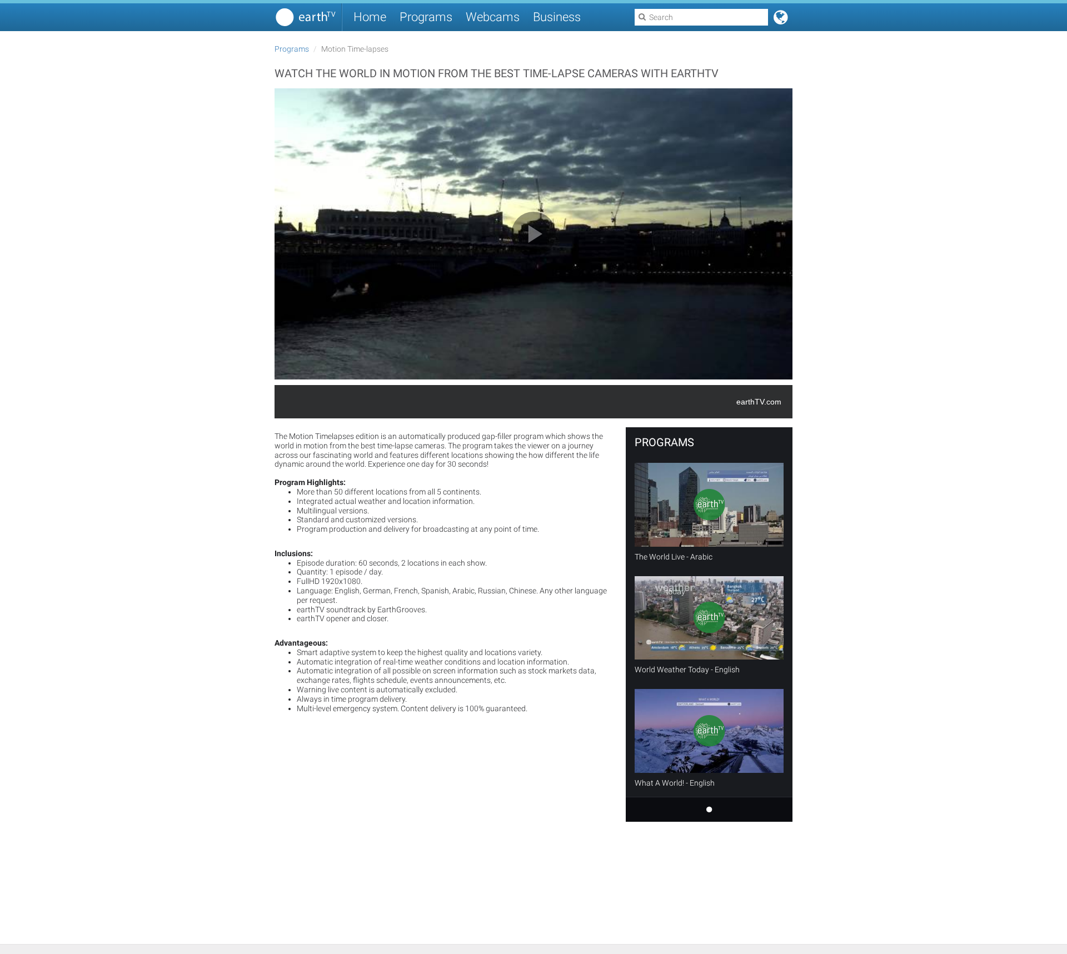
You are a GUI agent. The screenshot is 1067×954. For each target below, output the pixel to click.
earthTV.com (758, 401)
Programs (426, 17)
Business (557, 17)
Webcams (493, 17)
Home (369, 17)
